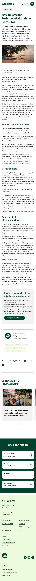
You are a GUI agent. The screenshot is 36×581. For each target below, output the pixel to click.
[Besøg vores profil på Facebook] (25, 557)
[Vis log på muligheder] (22, 4)
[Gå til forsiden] (8, 4)
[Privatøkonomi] (3, 9)
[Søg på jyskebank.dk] (27, 4)
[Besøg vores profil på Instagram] (32, 557)
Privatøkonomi (8, 9)
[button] (22, 4)
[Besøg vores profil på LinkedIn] (29, 557)
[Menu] (32, 4)
